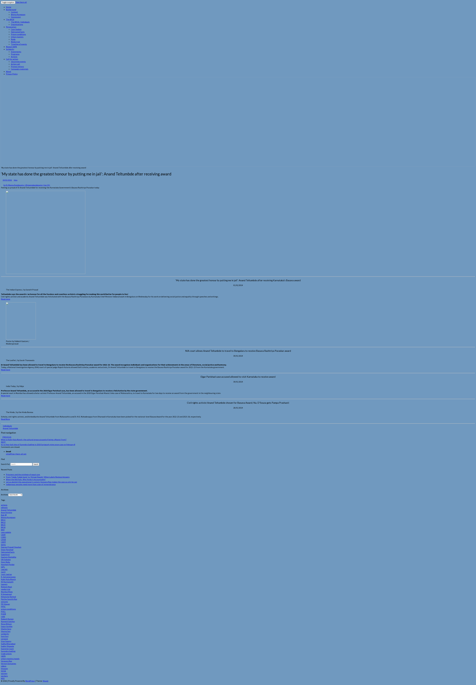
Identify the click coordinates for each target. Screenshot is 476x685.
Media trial (15, 42)
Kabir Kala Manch (8, 579)
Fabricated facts (18, 32)
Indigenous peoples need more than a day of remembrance (31, 484)
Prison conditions (18, 34)
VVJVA (3, 671)
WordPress (30, 681)
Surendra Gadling (8, 651)
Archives (4, 494)
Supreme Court (7, 648)
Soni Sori (4, 636)
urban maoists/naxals (10, 658)
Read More (5, 419)
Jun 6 (3, 572)
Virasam (4, 668)
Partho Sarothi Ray (9, 599)
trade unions (6, 653)
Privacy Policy (12, 74)
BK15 (3, 525)
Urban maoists (17, 37)
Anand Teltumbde (10, 428)
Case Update (16, 29)
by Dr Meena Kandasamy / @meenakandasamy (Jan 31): (26, 185)
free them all (21, 2)
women (4, 673)
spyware (4, 639)
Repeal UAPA (11, 46)
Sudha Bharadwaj (8, 644)
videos (3, 666)
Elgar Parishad (7, 549)
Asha (15, 180)
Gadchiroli (5, 554)
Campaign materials (19, 69)
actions (4, 505)
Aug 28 (4, 515)
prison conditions (8, 609)
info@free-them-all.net (16, 454)
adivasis (4, 507)
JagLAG (4, 569)
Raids (13, 39)
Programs (15, 54)
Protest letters (17, 66)
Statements (16, 51)
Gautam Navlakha (8, 557)
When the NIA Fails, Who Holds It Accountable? (26, 479)
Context (14, 12)
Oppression (16, 17)
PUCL (3, 611)
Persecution (11, 27)
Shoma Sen (5, 631)
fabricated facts (8, 552)
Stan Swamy (6, 641)
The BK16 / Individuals (20, 22)
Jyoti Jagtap (6, 574)
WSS (3, 678)
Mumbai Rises (7, 591)
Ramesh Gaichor (8, 621)
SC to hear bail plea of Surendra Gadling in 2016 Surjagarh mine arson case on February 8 (38, 443)
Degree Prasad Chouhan (11, 547)
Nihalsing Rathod (8, 596)
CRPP (3, 542)
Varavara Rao (6, 661)
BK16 (3, 527)
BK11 (3, 520)
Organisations (17, 24)
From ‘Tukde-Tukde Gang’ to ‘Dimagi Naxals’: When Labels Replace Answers (38, 477)
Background (11, 9)
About (8, 71)
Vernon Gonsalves (8, 663)
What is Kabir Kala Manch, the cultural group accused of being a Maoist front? (34, 438)
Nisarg (45, 681)
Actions (14, 56)
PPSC (3, 606)
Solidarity (10, 49)
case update (6, 532)
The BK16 (10, 19)
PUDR (3, 614)
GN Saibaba (6, 559)
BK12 (3, 522)
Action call (15, 64)
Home (8, 7)
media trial (5, 589)
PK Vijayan (5, 604)
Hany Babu (5, 562)
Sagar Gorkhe (6, 626)
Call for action (12, 59)
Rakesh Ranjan (7, 619)
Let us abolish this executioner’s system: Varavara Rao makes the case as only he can (41, 482)
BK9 (2, 530)
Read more (5, 299)
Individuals (7, 426)
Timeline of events (19, 44)
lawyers (4, 584)
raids (3, 616)
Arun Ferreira (6, 512)
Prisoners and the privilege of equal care (23, 474)
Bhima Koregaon (18, 14)
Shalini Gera (6, 629)
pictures (4, 601)
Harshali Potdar (8, 564)
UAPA (3, 656)
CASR (3, 534)
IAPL (3, 567)
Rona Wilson (6, 624)
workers (4, 676)
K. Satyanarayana (8, 577)
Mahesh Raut (6, 587)
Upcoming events (18, 61)
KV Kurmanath (7, 582)
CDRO (3, 537)
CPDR (3, 539)
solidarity (5, 634)
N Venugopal (6, 594)
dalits (3, 544)
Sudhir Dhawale (7, 646)
